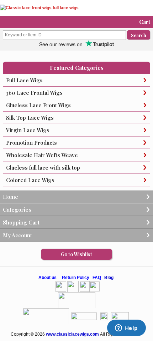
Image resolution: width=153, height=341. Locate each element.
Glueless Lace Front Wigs (38, 105)
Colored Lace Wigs (30, 180)
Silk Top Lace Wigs (30, 117)
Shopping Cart (21, 222)
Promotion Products (31, 142)
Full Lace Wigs (24, 80)
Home (10, 196)
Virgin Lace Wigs (27, 130)
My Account (17, 235)
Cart (144, 21)
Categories (17, 209)
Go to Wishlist (76, 254)
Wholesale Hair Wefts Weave (42, 155)
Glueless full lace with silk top (43, 167)
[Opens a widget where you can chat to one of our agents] (126, 328)
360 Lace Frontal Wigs (34, 92)
